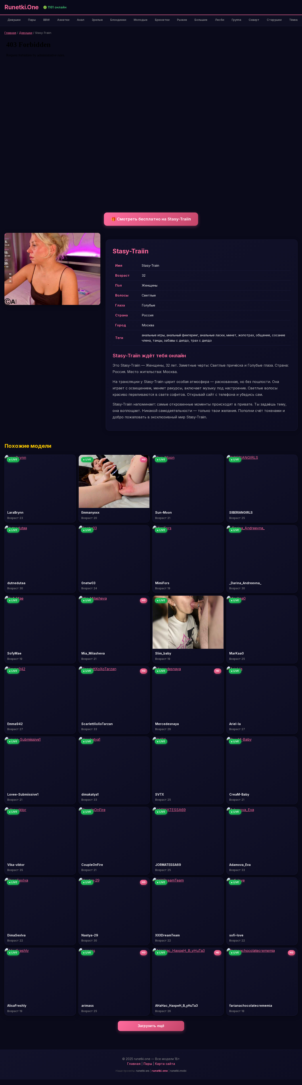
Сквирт (254, 19)
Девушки (14, 19)
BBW (46, 19)
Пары (32, 19)
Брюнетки (162, 19)
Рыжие (182, 19)
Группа (236, 19)
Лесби (219, 19)
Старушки (274, 19)
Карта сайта (165, 1064)
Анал (80, 19)
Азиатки (63, 19)
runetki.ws (142, 1070)
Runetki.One (21, 7)
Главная (10, 32)
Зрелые (97, 19)
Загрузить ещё (151, 1026)
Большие (201, 19)
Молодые (140, 19)
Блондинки (118, 19)
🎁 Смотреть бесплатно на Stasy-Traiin (151, 219)
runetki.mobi (178, 1070)
